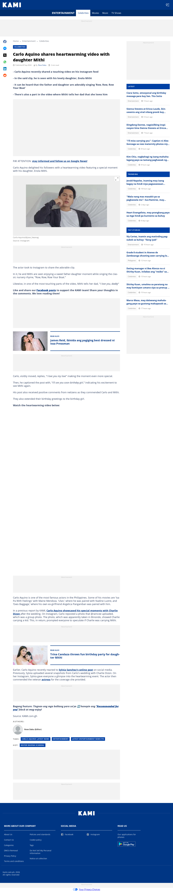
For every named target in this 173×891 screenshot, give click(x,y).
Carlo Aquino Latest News (35, 739)
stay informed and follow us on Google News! (59, 161)
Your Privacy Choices (89, 889)
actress (46, 679)
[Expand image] (116, 178)
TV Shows (116, 12)
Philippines (132, 260)
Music (105, 12)
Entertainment (63, 13)
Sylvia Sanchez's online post (76, 669)
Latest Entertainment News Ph (88, 739)
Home (16, 41)
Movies (95, 12)
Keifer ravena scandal (32, 745)
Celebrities (83, 12)
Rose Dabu (42, 65)
